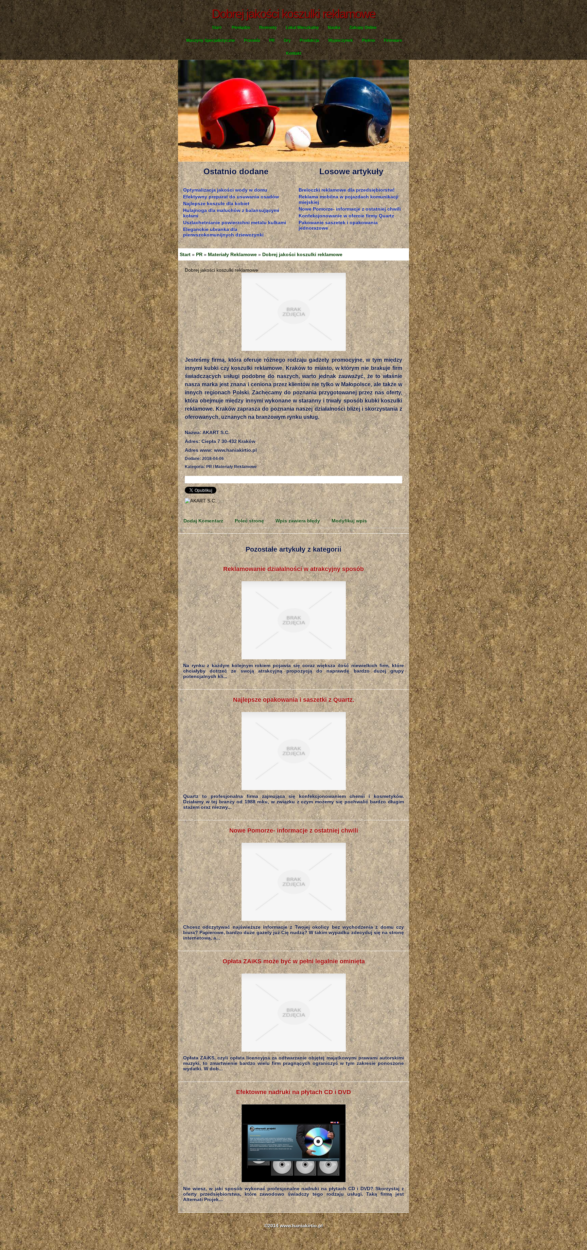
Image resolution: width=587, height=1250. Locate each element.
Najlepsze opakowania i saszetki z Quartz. (293, 699)
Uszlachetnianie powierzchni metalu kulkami (234, 222)
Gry (287, 40)
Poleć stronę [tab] (249, 520)
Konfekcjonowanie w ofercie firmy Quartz (346, 215)
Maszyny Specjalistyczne (210, 40)
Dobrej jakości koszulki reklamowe (302, 254)
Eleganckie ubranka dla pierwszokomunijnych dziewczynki (223, 232)
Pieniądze (241, 27)
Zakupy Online (363, 27)
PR (272, 40)
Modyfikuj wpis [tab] (349, 520)
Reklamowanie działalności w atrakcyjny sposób (293, 569)
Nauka (334, 27)
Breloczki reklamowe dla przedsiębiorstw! (347, 190)
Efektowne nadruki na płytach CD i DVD (293, 1092)
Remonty (268, 27)
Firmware (393, 40)
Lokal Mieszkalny (302, 27)
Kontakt (293, 53)
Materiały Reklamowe (232, 254)
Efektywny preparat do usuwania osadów (231, 196)
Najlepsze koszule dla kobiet (216, 203)
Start (216, 27)
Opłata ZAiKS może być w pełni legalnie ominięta (294, 961)
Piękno (368, 40)
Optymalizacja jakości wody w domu (225, 190)
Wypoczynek (340, 40)
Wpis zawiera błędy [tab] (297, 520)
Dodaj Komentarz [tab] (203, 520)
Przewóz (252, 40)
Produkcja (309, 40)
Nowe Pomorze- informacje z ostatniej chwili (350, 209)
